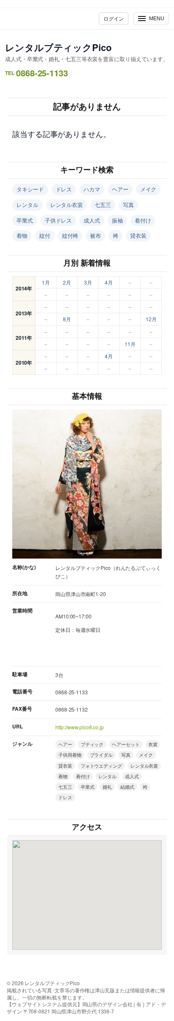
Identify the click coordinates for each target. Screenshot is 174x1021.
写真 (128, 205)
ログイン (113, 18)
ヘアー (120, 189)
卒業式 (24, 220)
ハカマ (92, 189)
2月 (67, 282)
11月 (130, 343)
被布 (95, 235)
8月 (67, 318)
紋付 (44, 235)
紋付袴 (70, 235)
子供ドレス (58, 220)
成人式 (92, 220)
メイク (148, 189)
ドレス (64, 189)
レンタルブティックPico (58, 47)
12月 (151, 318)
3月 (88, 282)
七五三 (103, 205)
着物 (21, 235)
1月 (46, 282)
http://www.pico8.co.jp (79, 727)
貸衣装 (138, 235)
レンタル (27, 205)
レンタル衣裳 (66, 205)
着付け (143, 220)
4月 (109, 282)
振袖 (117, 220)
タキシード (30, 189)
